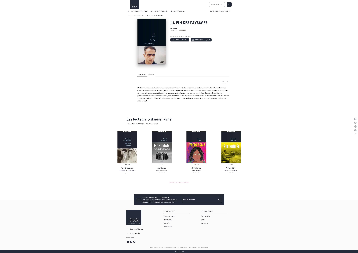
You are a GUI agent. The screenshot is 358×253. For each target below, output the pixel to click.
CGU (162, 247)
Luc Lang (173, 28)
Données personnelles (182, 247)
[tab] (128, 11)
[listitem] (128, 241)
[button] (217, 4)
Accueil (130, 15)
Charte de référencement (170, 247)
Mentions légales (192, 247)
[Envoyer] (219, 199)
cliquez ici (171, 202)
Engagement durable (155, 247)
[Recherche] (229, 4)
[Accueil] (134, 4)
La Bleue (148, 15)
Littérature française (139, 15)
